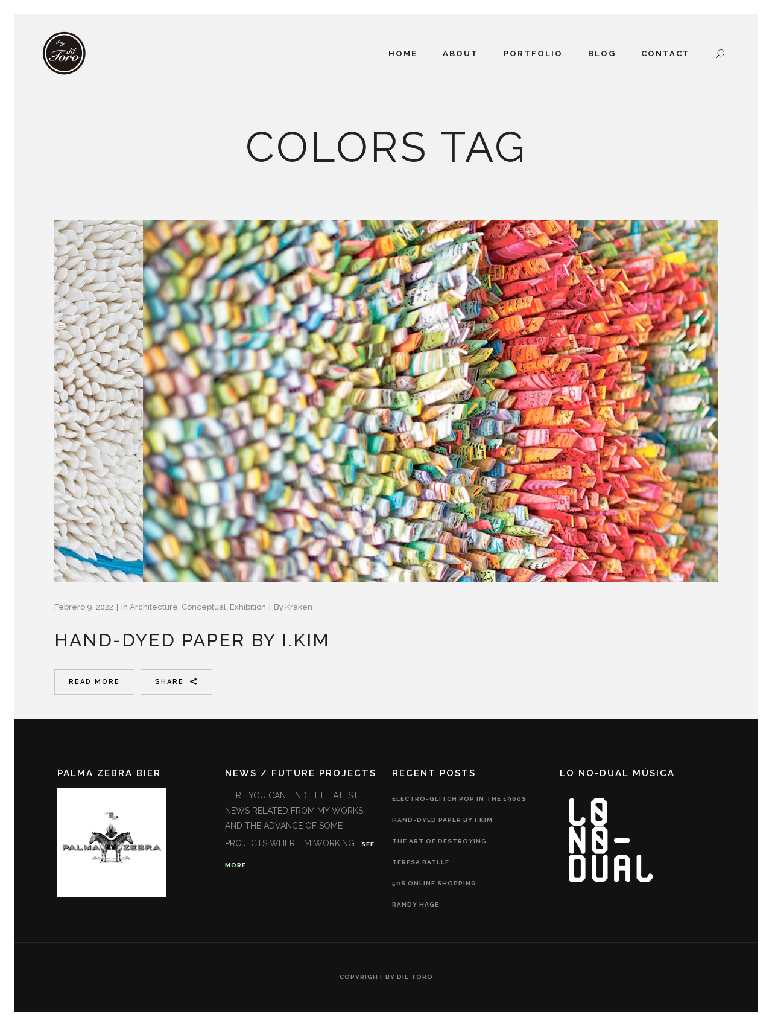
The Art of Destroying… (442, 841)
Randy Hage (415, 904)
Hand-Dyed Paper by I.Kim (192, 640)
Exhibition (248, 606)
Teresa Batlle (420, 862)
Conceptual (204, 606)
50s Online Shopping (434, 883)
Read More (94, 682)
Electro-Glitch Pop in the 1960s (459, 798)
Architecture (154, 606)
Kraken (298, 606)
